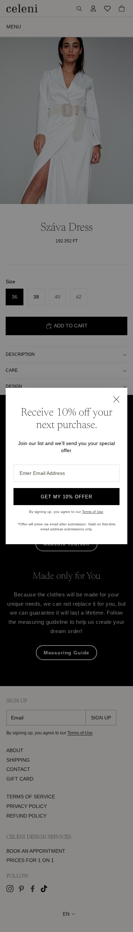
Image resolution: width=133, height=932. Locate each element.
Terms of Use (92, 512)
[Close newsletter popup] (116, 399)
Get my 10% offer (67, 496)
